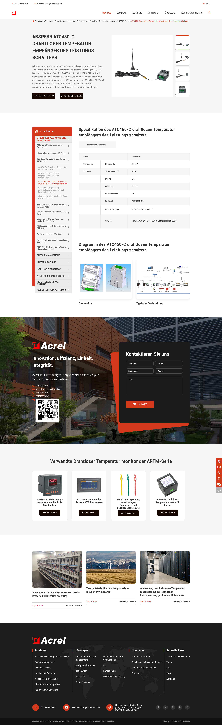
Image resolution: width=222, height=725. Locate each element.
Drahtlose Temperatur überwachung (113, 658)
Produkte (106, 12)
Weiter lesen (49, 512)
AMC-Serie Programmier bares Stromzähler (49, 146)
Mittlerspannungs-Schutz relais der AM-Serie (51, 227)
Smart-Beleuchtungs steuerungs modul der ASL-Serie (50, 220)
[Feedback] (219, 490)
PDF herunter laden (71, 96)
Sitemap (166, 721)
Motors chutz (109, 671)
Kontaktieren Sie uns (191, 12)
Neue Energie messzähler (50, 276)
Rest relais (80, 676)
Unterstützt (153, 12)
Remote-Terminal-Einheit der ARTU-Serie (52, 213)
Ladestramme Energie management (86, 658)
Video (169, 662)
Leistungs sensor (46, 262)
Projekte (135, 673)
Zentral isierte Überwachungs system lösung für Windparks (107, 590)
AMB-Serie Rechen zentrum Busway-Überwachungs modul (52, 248)
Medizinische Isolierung (114, 676)
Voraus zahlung (83, 682)
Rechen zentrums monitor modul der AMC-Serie (52, 241)
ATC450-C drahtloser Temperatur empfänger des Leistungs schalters (159, 21)
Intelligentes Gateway (49, 269)
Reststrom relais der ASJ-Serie (49, 234)
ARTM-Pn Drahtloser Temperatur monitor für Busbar (52, 168)
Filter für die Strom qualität (48, 283)
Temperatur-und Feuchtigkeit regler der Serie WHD (51, 206)
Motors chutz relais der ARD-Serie (51, 153)
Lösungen (122, 12)
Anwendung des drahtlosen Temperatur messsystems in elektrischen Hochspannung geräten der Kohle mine (162, 592)
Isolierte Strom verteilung (52, 290)
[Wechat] (219, 484)
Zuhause (39, 21)
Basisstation (81, 671)
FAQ (168, 667)
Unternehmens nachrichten (144, 667)
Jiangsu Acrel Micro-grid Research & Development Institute (70, 721)
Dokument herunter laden (178, 656)
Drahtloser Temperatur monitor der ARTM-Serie (109, 21)
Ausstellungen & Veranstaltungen (147, 662)
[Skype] (219, 461)
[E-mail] (219, 467)
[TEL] (219, 473)
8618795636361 (20, 3)
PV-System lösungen (85, 665)
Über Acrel (170, 12)
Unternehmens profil (141, 656)
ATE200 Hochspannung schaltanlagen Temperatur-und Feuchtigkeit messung (51, 190)
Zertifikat (137, 12)
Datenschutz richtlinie (181, 721)
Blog (168, 673)
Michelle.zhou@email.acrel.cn (48, 3)
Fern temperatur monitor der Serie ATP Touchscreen (52, 197)
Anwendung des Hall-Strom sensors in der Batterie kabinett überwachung (56, 594)
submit (140, 404)
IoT (104, 665)
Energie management (48, 255)
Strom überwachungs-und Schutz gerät (71, 21)
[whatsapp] (219, 478)
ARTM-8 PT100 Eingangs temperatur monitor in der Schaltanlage (49, 175)
